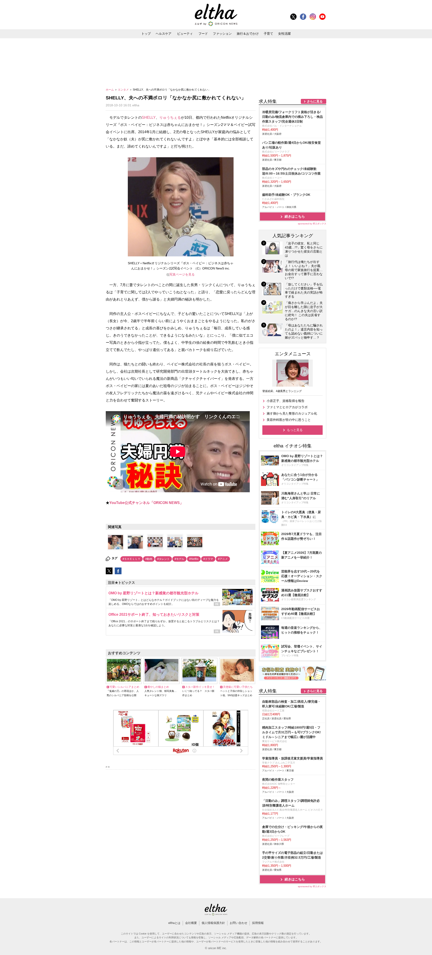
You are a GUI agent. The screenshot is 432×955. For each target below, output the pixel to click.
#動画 (148, 559)
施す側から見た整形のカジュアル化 (292, 413)
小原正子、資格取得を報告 (285, 401)
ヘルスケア (163, 33)
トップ (146, 33)
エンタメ (123, 89)
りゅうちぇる (170, 117)
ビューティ (185, 33)
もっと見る (295, 430)
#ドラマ (208, 559)
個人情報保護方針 (213, 923)
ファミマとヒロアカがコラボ (287, 407)
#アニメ (223, 559)
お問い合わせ (238, 923)
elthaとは (174, 923)
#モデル (179, 559)
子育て (268, 33)
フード (203, 33)
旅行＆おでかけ (248, 33)
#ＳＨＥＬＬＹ (131, 559)
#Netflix (193, 559)
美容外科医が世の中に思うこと (289, 420)
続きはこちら (295, 216)
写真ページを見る (182, 274)
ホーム (110, 89)
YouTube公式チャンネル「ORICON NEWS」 (146, 503)
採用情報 (258, 923)
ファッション (222, 33)
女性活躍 (284, 33)
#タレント (163, 559)
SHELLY (149, 117)
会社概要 (191, 923)
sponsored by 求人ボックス (312, 223)
